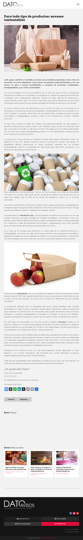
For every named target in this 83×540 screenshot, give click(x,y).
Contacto (61, 524)
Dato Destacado (41, 473)
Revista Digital (61, 519)
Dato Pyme (59, 473)
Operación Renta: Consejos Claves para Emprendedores (65, 469)
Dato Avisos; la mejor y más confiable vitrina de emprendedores (41, 469)
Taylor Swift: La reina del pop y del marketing (15, 468)
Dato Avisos (8, 471)
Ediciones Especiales (17, 471)
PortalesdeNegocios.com (48, 538)
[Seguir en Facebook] (70, 513)
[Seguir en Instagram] (74, 513)
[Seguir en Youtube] (77, 513)
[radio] (5, 376)
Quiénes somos (23, 519)
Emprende (7, 23)
